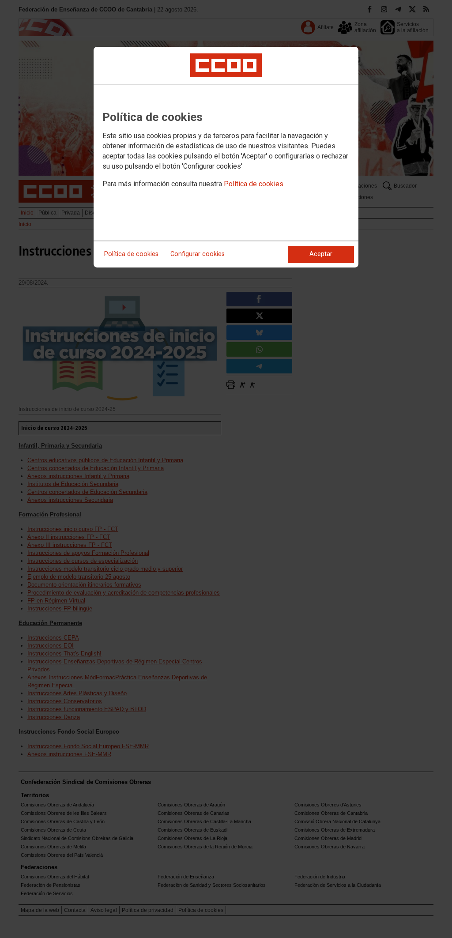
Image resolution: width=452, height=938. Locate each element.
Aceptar (320, 254)
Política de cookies (253, 184)
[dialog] (226, 157)
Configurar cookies (197, 254)
